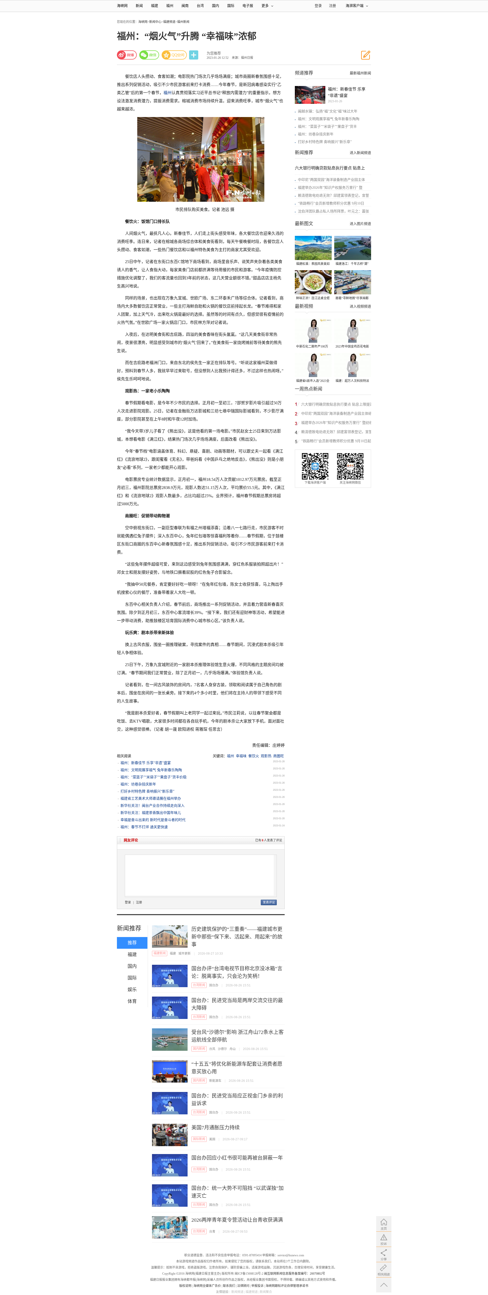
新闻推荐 (129, 928)
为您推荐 (214, 53)
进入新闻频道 (360, 153)
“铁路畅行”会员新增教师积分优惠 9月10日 (331, 203)
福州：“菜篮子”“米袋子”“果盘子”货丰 (327, 126)
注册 (332, 6)
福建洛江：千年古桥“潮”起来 (352, 264)
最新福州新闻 (360, 73)
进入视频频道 (360, 306)
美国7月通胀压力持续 (215, 1127)
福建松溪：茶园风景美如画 (313, 264)
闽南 (185, 6)
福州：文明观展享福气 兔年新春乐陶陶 (151, 770)
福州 (169, 6)
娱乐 (132, 989)
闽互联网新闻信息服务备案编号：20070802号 (294, 1273)
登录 (128, 902)
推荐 (132, 942)
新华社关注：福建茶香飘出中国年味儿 (150, 813)
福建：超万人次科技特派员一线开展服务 (352, 381)
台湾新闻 (199, 985)
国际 (230, 6)
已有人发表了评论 (268, 840)
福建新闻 (160, 953)
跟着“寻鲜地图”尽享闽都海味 (352, 298)
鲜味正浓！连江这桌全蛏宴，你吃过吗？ (313, 298)
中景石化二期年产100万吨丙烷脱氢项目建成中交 (313, 347)
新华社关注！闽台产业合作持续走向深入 (152, 806)
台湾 (200, 6)
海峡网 (122, 6)
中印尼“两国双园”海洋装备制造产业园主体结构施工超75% (336, 414)
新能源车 (215, 1081)
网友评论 (131, 840)
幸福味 (241, 756)
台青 (212, 1231)
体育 (132, 1001)
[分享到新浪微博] (127, 55)
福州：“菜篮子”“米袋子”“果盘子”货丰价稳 (153, 777)
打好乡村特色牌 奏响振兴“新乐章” (147, 791)
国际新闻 (199, 1139)
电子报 (247, 6)
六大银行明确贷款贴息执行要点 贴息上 (330, 168)
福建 (154, 6)
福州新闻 (183, 22)
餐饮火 (253, 756)
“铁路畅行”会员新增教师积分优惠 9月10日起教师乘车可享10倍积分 (338, 441)
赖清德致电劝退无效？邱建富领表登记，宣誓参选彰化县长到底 (336, 432)
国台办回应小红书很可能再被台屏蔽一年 (237, 1158)
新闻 (139, 6)
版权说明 (185, 1286)
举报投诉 (257, 1286)
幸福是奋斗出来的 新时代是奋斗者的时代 (153, 820)
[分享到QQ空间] (174, 55)
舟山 (233, 1049)
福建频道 (169, 22)
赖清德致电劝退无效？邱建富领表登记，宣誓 (333, 195)
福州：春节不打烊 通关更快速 (144, 827)
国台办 (213, 985)
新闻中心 (155, 22)
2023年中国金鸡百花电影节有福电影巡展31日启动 (352, 347)
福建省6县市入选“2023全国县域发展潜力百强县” (312, 381)
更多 (265, 6)
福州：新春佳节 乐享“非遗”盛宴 (145, 763)
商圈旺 (278, 756)
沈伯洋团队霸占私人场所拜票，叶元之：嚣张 (333, 211)
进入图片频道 (360, 224)
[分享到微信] (149, 55)
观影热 (266, 756)
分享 (194, 55)
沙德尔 (222, 1049)
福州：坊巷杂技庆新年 (138, 784)
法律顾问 (243, 1286)
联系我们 (229, 1286)
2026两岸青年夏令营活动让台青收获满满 (237, 1220)
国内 (215, 6)
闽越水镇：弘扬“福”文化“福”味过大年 (327, 111)
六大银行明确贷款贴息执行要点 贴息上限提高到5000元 (337, 405)
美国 (212, 1139)
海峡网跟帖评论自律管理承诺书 (287, 1286)
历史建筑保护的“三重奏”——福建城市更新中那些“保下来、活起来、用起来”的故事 (236, 936)
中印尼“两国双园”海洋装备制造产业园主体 (331, 180)
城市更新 (184, 953)
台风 (212, 1049)
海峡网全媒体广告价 (207, 1286)
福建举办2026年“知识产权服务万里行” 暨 (330, 188)
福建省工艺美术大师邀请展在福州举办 (150, 798)
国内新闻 (199, 1049)
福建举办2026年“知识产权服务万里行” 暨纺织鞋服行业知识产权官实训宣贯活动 (337, 423)
